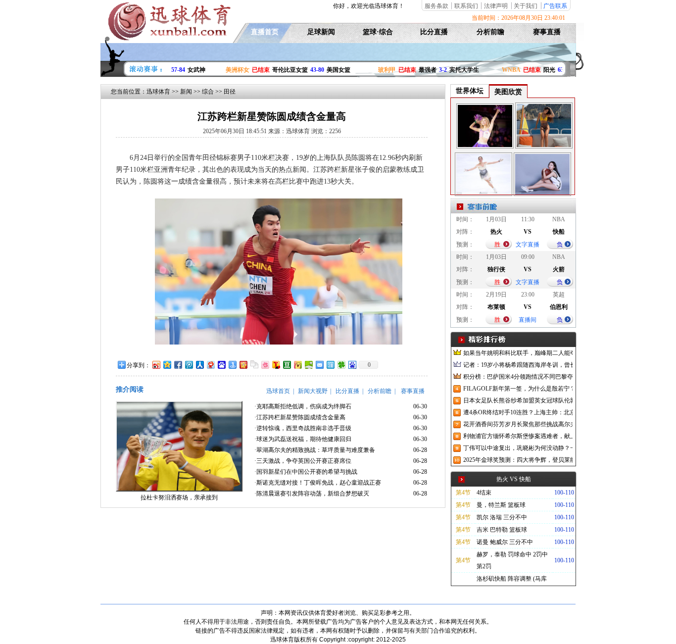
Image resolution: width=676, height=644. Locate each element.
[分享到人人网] (199, 364)
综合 (208, 91)
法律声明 (496, 5)
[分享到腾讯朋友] (341, 364)
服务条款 (436, 5)
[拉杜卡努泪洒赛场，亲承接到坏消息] (179, 489)
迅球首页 (278, 391)
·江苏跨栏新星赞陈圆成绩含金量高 (299, 417)
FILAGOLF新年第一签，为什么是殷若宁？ (518, 388)
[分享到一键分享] (232, 364)
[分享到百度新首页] (351, 364)
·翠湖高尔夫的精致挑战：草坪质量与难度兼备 (314, 449)
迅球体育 (158, 91)
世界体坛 (469, 91)
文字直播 (527, 244)
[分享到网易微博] (210, 364)
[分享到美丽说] (264, 364)
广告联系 (555, 5)
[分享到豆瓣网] (286, 364)
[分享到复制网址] (253, 364)
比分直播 (434, 32)
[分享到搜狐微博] (275, 364)
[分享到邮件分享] (319, 364)
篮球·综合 (378, 32)
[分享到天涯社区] (330, 364)
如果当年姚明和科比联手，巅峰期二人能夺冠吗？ (518, 352)
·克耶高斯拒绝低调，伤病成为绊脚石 (302, 406)
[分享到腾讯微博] (188, 364)
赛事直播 (547, 32)
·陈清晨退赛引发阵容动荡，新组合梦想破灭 (311, 493)
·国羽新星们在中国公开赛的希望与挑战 (305, 471)
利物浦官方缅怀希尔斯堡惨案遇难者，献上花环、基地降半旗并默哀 (518, 436)
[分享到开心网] (243, 364)
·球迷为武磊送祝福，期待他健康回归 (302, 439)
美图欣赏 (508, 92)
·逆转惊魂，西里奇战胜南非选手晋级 (302, 428)
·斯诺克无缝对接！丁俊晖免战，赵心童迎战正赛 (317, 482)
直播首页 (265, 32)
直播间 (527, 319)
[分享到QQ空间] (166, 364)
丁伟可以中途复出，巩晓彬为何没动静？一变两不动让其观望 (518, 448)
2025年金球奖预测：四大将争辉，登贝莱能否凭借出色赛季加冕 (518, 459)
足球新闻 (321, 32)
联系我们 (466, 5)
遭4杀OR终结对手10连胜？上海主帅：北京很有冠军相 (518, 412)
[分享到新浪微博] (155, 364)
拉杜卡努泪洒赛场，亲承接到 (179, 497)
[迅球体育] (168, 38)
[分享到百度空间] (308, 364)
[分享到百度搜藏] (221, 364)
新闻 (186, 91)
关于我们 (525, 5)
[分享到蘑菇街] (297, 364)
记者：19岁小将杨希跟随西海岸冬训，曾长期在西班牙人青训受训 (518, 364)
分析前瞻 (490, 32)
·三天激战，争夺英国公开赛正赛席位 (302, 460)
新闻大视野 (313, 391)
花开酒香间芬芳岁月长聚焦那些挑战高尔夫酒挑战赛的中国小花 (518, 424)
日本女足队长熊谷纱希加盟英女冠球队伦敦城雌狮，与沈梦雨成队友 (518, 400)
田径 (230, 91)
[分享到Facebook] (177, 364)
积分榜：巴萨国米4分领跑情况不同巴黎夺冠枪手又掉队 (518, 376)
